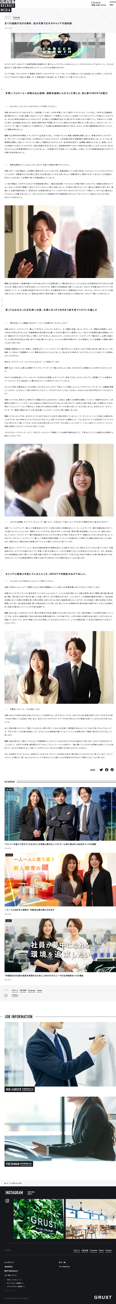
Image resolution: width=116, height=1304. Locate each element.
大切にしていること (13, 1279)
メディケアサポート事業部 (14, 1286)
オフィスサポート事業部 (14, 1283)
